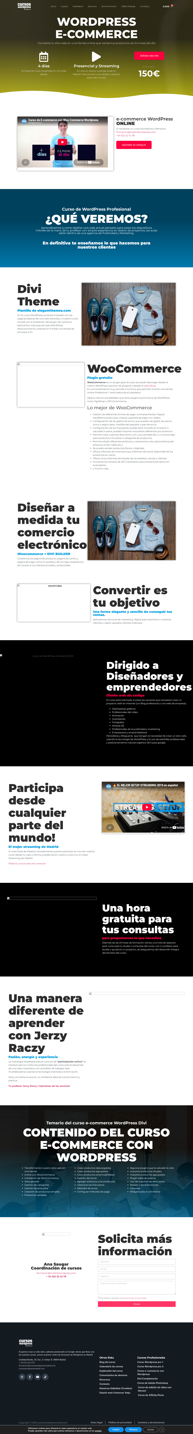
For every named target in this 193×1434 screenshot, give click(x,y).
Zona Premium (108, 6)
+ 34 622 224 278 (27, 1362)
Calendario (77, 6)
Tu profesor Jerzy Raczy (22, 1086)
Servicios (92, 6)
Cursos (64, 6)
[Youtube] (37, 1377)
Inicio (53, 6)
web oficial (150, 385)
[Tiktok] (45, 1377)
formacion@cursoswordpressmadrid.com (37, 1365)
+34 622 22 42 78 (125, 135)
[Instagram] (22, 1377)
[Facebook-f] (30, 1377)
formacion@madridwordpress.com (136, 132)
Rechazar (133, 1429)
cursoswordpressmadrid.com (32, 1368)
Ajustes (150, 1429)
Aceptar (116, 1429)
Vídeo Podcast (128, 6)
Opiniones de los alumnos (54, 1086)
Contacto (144, 6)
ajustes (98, 1431)
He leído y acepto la (123, 1298)
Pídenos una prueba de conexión (27, 863)
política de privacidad (134, 1298)
